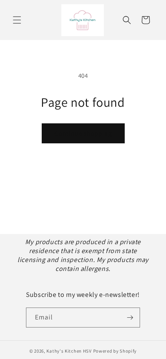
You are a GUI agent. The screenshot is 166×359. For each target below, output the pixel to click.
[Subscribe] (130, 318)
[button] (17, 20)
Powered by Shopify (115, 351)
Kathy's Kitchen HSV (69, 351)
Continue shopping (83, 133)
